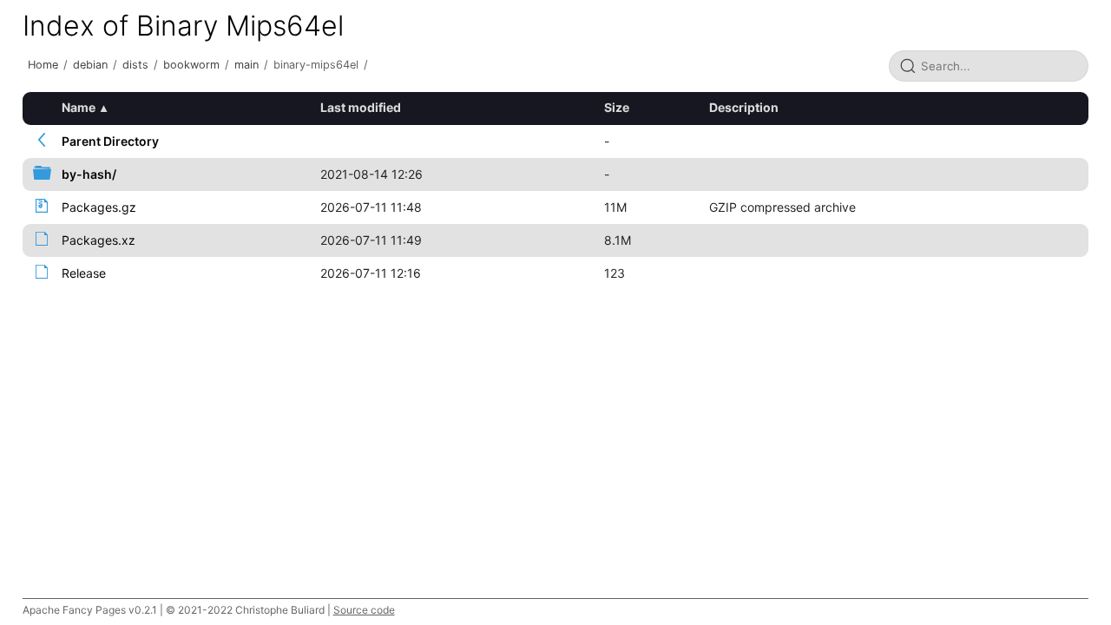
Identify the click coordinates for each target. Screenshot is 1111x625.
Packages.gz (99, 207)
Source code (364, 609)
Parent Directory (110, 141)
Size (616, 107)
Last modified (360, 107)
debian (90, 64)
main (246, 64)
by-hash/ (89, 174)
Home (43, 64)
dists (135, 64)
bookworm (191, 64)
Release (84, 273)
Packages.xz (98, 240)
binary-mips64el (315, 64)
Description (744, 107)
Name (78, 107)
